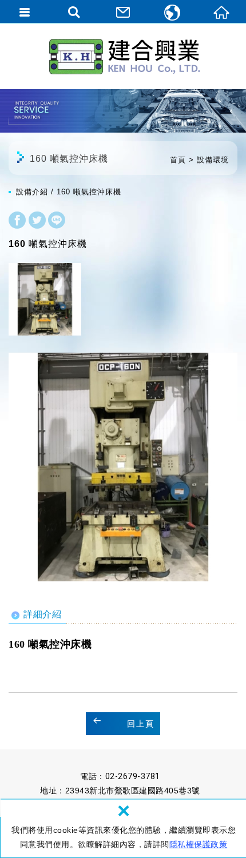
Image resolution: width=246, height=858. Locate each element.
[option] (123, 467)
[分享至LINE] (56, 221)
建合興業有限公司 (123, 56)
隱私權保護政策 (198, 844)
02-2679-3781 (132, 776)
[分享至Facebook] (17, 221)
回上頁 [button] (140, 723)
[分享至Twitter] (37, 221)
